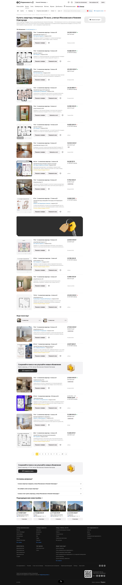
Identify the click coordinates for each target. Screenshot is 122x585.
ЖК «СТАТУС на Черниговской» (40, 399)
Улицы (57, 536)
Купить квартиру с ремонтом (62, 558)
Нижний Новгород (37, 90)
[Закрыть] (104, 10)
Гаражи (89, 534)
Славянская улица (37, 379)
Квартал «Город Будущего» (39, 418)
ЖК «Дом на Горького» (38, 36)
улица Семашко (37, 260)
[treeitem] (20, 6)
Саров (37, 538)
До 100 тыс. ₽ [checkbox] (51, 228)
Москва (18, 530)
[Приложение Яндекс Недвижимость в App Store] (97, 575)
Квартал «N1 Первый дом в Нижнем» (41, 203)
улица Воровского (37, 297)
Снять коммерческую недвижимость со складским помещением (71, 554)
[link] (102, 2)
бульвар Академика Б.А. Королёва (41, 416)
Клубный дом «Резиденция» (39, 91)
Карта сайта (82, 565)
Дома (88, 532)
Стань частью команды (38, 565)
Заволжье (38, 530)
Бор (37, 536)
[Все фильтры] (18, 10)
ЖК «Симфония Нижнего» (39, 347)
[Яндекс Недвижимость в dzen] (102, 566)
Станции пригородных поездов (63, 530)
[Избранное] (68, 2)
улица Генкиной (37, 108)
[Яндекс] (103, 582)
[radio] (39, 454)
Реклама (29, 565)
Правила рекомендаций (66, 565)
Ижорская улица (37, 182)
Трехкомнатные (20, 554)
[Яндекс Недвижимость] (25, 2)
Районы (58, 532)
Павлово (38, 540)
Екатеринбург (20, 536)
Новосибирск (20, 534)
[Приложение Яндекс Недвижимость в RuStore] (104, 575)
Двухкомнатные (20, 548)
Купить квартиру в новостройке (63, 552)
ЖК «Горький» (36, 436)
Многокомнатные (21, 552)
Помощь (75, 565)
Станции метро (59, 534)
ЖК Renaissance (37, 381)
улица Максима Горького (39, 34)
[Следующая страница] (66, 454)
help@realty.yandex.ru (44, 574)
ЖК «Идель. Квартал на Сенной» (40, 165)
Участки (89, 530)
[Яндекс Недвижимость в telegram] (104, 566)
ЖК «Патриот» (36, 54)
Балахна (38, 534)
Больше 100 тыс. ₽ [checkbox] (24, 232)
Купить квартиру (60, 548)
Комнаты (89, 538)
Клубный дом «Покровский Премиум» (42, 298)
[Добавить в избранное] (49, 43)
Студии (18, 556)
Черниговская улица (38, 398)
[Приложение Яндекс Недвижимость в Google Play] (99, 575)
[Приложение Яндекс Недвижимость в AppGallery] (102, 575)
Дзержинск (39, 532)
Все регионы (59, 540)
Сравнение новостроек (61, 538)
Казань (18, 538)
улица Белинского (37, 71)
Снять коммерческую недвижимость (64, 550)
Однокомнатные (20, 550)
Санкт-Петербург (21, 532)
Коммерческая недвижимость (94, 536)
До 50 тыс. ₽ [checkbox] (32, 228)
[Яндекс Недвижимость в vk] (100, 566)
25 (62, 454)
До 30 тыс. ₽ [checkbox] (22, 228)
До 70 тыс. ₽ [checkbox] (41, 228)
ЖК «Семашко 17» (37, 262)
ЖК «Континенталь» (38, 72)
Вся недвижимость (21, 565)
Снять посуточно (40, 548)
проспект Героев (37, 53)
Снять (37, 550)
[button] (71, 2)
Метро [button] (90, 11)
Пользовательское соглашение (52, 565)
